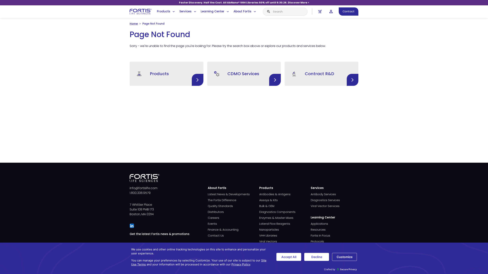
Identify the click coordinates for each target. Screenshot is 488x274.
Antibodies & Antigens (275, 194)
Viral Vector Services (325, 206)
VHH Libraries (268, 235)
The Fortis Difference (222, 200)
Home (134, 23)
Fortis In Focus (320, 235)
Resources (318, 230)
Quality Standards (220, 206)
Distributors (216, 212)
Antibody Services (323, 194)
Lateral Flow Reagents (274, 224)
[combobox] (285, 12)
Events (212, 224)
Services (185, 11)
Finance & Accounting (223, 230)
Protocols (317, 241)
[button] (166, 74)
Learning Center (212, 11)
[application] (244, 258)
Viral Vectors (268, 241)
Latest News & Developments (229, 194)
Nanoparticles (269, 230)
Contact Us (216, 235)
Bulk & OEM (266, 206)
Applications (319, 224)
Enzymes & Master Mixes (276, 218)
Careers (213, 218)
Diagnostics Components (277, 212)
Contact (349, 11)
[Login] (331, 11)
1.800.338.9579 (140, 193)
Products (163, 11)
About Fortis (242, 11)
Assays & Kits (268, 200)
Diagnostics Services (325, 200)
